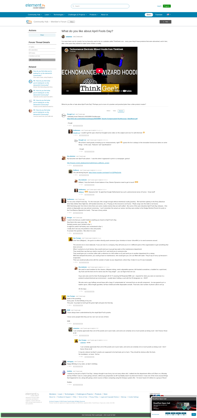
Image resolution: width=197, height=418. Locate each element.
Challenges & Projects (84, 394)
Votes (114, 110)
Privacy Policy (93, 397)
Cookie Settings (133, 397)
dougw (69, 217)
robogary (70, 361)
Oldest (108, 110)
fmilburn (76, 170)
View (194, 414)
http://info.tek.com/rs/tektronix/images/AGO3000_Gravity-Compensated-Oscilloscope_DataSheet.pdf (102, 119)
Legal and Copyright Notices (109, 397)
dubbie (69, 371)
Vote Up (68, 125)
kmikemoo (77, 130)
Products (98, 394)
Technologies (69, 394)
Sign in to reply (78, 125)
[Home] (35, 6)
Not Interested (155, 414)
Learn (60, 394)
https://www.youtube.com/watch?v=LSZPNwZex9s (105, 172)
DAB (69, 310)
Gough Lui (71, 114)
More (72, 22)
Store (105, 394)
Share (42, 35)
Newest (121, 111)
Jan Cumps (77, 238)
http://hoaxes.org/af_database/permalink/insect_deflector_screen (88, 163)
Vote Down (71, 125)
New (166, 22)
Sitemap (123, 397)
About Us (52, 397)
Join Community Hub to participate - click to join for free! (98, 415)
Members (52, 394)
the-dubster (71, 156)
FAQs (74, 397)
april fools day (36, 60)
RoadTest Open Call (159, 399)
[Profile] (168, 14)
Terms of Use (83, 397)
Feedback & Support (64, 397)
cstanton (69, 36)
